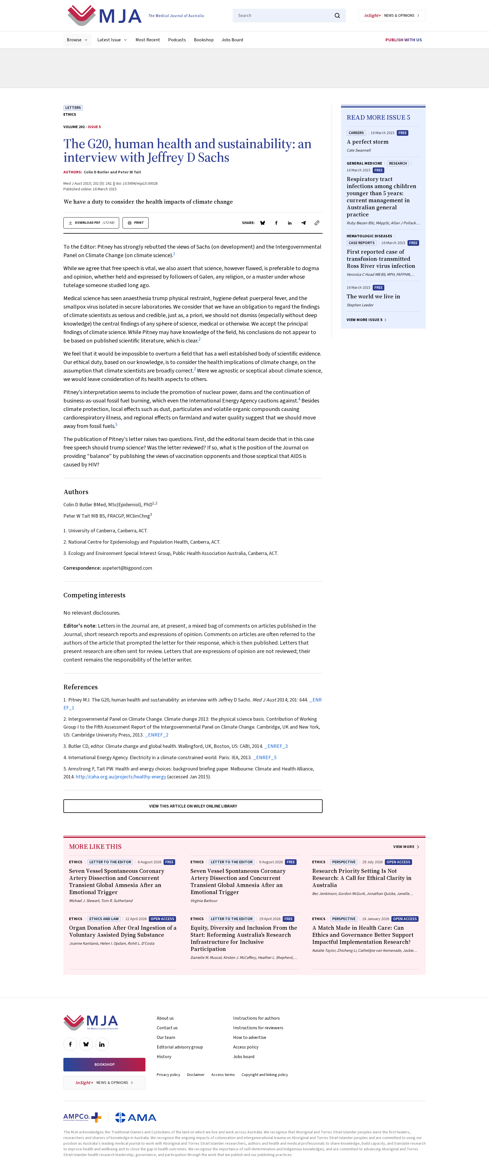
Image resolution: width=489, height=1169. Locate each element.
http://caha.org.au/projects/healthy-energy (121, 776)
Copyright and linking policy (265, 1075)
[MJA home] (90, 1023)
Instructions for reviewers (258, 1028)
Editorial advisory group (180, 1047)
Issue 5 (94, 127)
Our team (166, 1037)
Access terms (223, 1075)
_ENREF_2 (156, 735)
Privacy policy (168, 1075)
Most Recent (148, 40)
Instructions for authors (256, 1018)
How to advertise (249, 1037)
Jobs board (243, 1057)
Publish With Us (403, 40)
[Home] (135, 16)
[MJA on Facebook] (70, 1044)
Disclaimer (196, 1075)
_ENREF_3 (276, 746)
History (164, 1057)
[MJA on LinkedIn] (102, 1044)
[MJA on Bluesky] (86, 1044)
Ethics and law (104, 919)
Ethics (69, 114)
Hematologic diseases (369, 236)
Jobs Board (232, 40)
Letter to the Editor (110, 862)
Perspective (343, 862)
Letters (73, 108)
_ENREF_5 (264, 757)
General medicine (364, 163)
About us (165, 1018)
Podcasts (177, 40)
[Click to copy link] (317, 223)
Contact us (167, 1028)
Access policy (245, 1047)
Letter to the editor (231, 919)
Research (398, 163)
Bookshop (204, 40)
